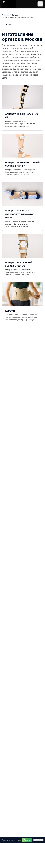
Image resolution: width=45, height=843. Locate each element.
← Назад (6, 24)
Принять (27, 840)
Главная (5, 15)
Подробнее (38, 840)
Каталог (15, 15)
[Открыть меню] (40, 4)
